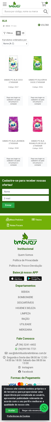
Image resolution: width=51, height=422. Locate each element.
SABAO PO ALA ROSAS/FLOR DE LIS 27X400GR (37, 143)
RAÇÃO (25, 318)
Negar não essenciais (32, 410)
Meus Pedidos (16, 220)
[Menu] (4, 4)
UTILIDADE (25, 324)
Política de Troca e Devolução (25, 265)
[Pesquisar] (46, 11)
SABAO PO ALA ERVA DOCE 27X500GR (38, 81)
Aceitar (11, 410)
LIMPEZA (26, 313)
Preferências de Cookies (18, 416)
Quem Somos (25, 255)
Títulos (38, 220)
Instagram (27, 367)
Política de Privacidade (25, 260)
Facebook (27, 371)
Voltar (44, 25)
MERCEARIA (25, 329)
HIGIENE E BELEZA (26, 308)
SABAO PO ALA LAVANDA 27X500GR (13, 142)
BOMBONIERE (25, 297)
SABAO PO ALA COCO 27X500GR (13, 81)
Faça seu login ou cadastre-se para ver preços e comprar (13, 101)
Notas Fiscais (16, 225)
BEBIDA (25, 291)
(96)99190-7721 (27, 349)
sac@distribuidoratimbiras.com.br (27, 353)
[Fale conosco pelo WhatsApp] (44, 407)
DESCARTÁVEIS (25, 302)
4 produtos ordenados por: (14, 40)
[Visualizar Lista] (23, 33)
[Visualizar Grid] (18, 33)
